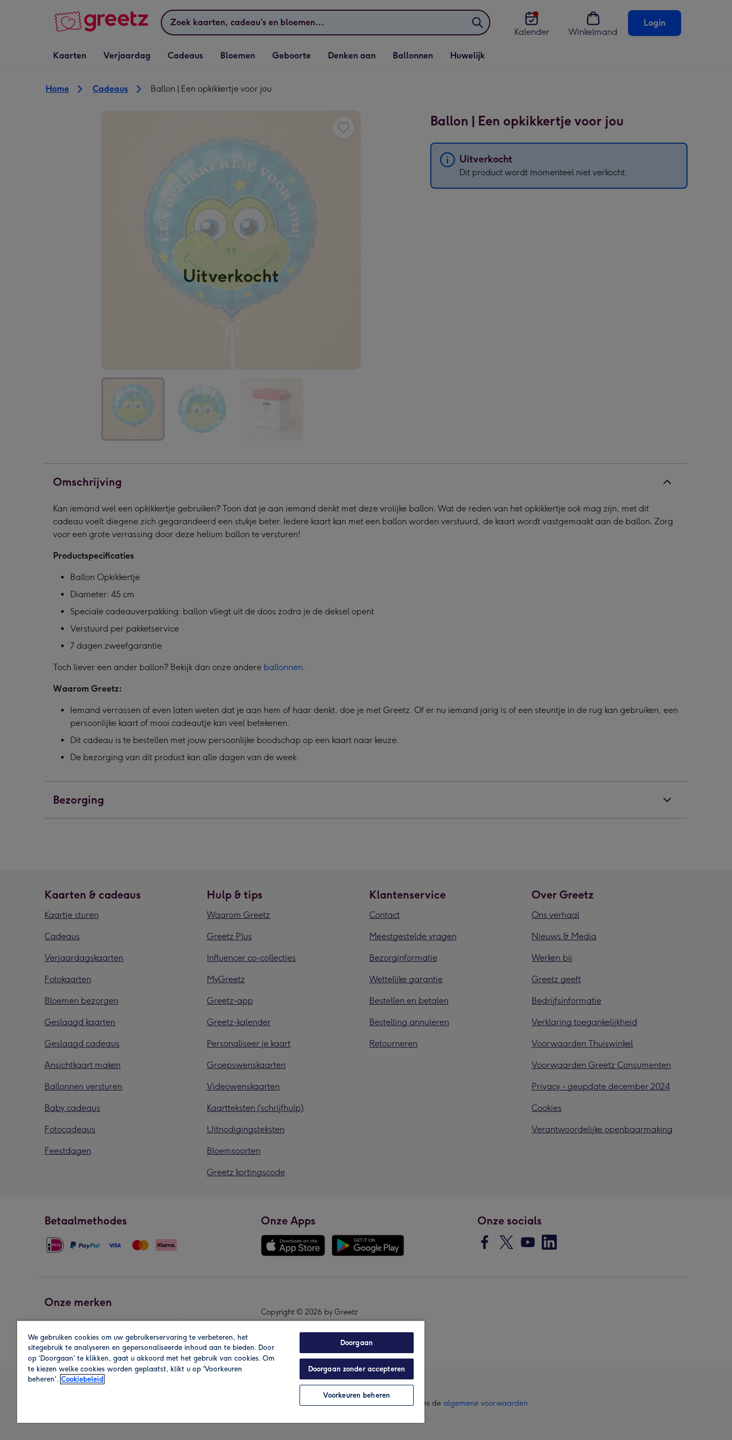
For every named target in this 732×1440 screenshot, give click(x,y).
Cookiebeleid (82, 1379)
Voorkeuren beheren (356, 1395)
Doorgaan (356, 1343)
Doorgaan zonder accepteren (356, 1369)
